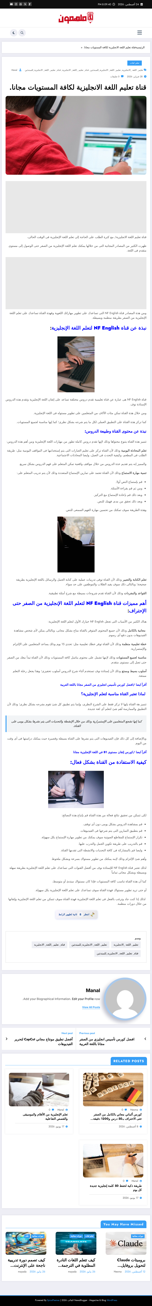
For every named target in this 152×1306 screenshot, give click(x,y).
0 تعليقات (114, 76)
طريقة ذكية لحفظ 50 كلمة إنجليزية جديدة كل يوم (116, 1188)
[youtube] (12, 4)
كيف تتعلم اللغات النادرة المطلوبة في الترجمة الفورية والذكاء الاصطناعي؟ (26, 1262)
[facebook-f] (30, 4)
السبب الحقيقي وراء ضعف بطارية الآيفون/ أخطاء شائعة (127, 1262)
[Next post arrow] (7, 1038)
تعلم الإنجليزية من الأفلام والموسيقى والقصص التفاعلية (45, 1116)
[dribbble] (21, 4)
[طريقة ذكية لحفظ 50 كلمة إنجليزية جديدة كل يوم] (113, 1160)
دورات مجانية (26, 1236)
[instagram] (16, 4)
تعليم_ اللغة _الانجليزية (132, 70)
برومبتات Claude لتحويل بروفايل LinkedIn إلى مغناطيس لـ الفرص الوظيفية (79, 1262)
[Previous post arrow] (145, 1038)
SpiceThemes (53, 1300)
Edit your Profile (83, 999)
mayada (22, 1271)
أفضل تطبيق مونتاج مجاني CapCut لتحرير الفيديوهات (43, 1041)
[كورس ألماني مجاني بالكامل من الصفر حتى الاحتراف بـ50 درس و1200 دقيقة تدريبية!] (113, 1089)
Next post (67, 1033)
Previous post (87, 1033)
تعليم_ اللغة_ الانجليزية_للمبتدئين (105, 70)
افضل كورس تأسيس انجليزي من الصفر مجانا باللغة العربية (106, 1041)
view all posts (91, 1007)
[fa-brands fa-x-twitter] (25, 4)
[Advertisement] (76, 207)
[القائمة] (139, 32)
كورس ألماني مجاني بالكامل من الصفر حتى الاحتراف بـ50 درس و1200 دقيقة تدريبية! (117, 1116)
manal (14, 70)
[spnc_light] (13, 33)
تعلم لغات (134, 63)
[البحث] (22, 33)
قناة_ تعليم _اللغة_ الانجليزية (75, 70)
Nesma (134, 1110)
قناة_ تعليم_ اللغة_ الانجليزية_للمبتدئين (43, 70)
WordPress (112, 1300)
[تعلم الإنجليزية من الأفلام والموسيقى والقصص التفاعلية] (39, 1089)
